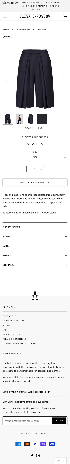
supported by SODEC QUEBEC (20, 343)
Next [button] (61, 79)
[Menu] (5, 16)
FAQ (5, 330)
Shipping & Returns (14, 320)
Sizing (6, 325)
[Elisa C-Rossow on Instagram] (38, 456)
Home (6, 29)
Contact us (9, 316)
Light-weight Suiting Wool (32, 29)
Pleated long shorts (35, 137)
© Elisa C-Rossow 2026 (35, 434)
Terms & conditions (15, 339)
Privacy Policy (11, 334)
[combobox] (61, 460)
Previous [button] (8, 79)
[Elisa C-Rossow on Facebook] (32, 456)
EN (58, 460)
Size (35, 152)
